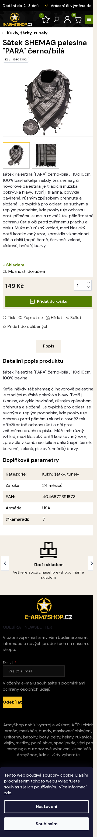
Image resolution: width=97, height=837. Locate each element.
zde (7, 793)
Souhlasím (47, 824)
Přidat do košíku (52, 301)
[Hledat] (56, 19)
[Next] (92, 563)
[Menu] (89, 19)
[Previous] (5, 563)
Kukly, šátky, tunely (60, 474)
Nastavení (46, 806)
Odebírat (12, 702)
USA (46, 508)
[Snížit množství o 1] (88, 287)
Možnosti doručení (26, 271)
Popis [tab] (48, 346)
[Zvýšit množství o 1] (88, 282)
